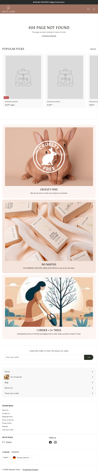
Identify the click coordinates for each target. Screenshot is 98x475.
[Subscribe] (88, 357)
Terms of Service (8, 420)
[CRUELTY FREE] (49, 156)
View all (93, 49)
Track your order (7, 430)
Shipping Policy (7, 417)
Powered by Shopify (30, 469)
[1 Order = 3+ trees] (49, 302)
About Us (5, 410)
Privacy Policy (7, 423)
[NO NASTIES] (49, 231)
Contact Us (6, 413)
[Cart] (88, 9)
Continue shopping (49, 36)
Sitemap (5, 426)
